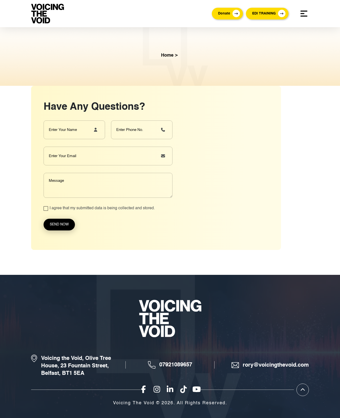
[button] (227, 13)
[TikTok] (183, 390)
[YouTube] (196, 390)
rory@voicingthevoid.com (276, 365)
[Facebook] (143, 390)
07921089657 (175, 365)
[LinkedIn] (170, 390)
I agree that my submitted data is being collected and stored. (102, 208)
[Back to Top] (302, 390)
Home (167, 55)
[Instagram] (157, 390)
